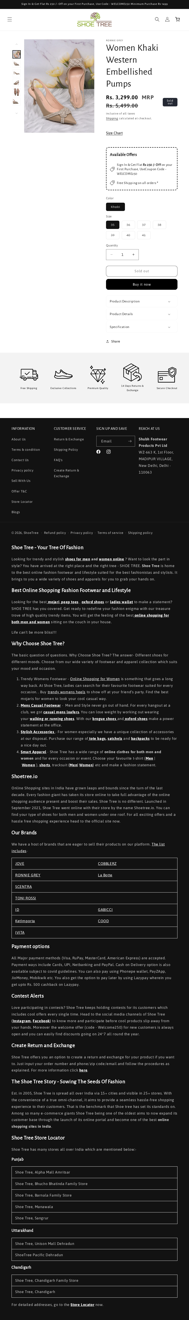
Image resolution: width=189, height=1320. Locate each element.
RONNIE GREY (28, 875)
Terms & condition (26, 449)
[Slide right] (17, 113)
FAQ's (58, 460)
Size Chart (114, 133)
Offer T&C (19, 491)
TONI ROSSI (25, 898)
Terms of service (110, 533)
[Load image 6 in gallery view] (17, 101)
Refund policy (55, 533)
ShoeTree (31, 533)
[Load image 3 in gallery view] (17, 73)
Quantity (112, 245)
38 (162, 226)
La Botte (105, 875)
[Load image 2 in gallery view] (17, 64)
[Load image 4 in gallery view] (17, 83)
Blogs (16, 512)
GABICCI (105, 909)
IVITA (20, 932)
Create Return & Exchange (66, 473)
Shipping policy (140, 533)
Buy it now (142, 284)
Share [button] (115, 341)
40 (131, 236)
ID (17, 909)
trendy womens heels (67, 692)
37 (146, 226)
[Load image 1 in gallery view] (17, 54)
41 (146, 236)
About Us (19, 439)
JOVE (19, 863)
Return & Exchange (69, 439)
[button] (10, 19)
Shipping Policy (66, 449)
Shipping (112, 118)
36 (131, 226)
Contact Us (20, 460)
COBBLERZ (107, 863)
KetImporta (25, 921)
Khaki (118, 208)
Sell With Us (21, 481)
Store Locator (22, 501)
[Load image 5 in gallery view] (17, 92)
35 (115, 226)
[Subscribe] (130, 441)
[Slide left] (17, 44)
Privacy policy (22, 470)
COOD (103, 921)
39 (115, 236)
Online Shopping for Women (95, 679)
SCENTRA (23, 886)
